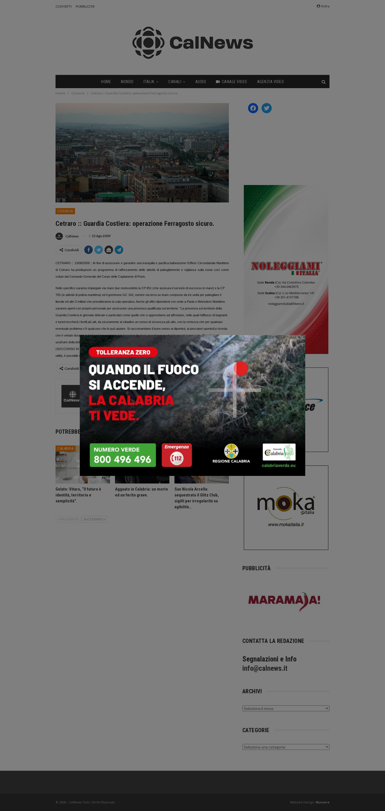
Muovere (322, 802)
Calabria (65, 448)
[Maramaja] (284, 602)
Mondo (127, 81)
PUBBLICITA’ (85, 6)
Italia (148, 81)
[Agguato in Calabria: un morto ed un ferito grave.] (142, 464)
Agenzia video (270, 81)
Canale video (234, 81)
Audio (200, 81)
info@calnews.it (264, 668)
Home (106, 81)
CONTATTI (64, 6)
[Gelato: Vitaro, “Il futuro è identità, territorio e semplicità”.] (83, 464)
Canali (174, 81)
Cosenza (65, 211)
